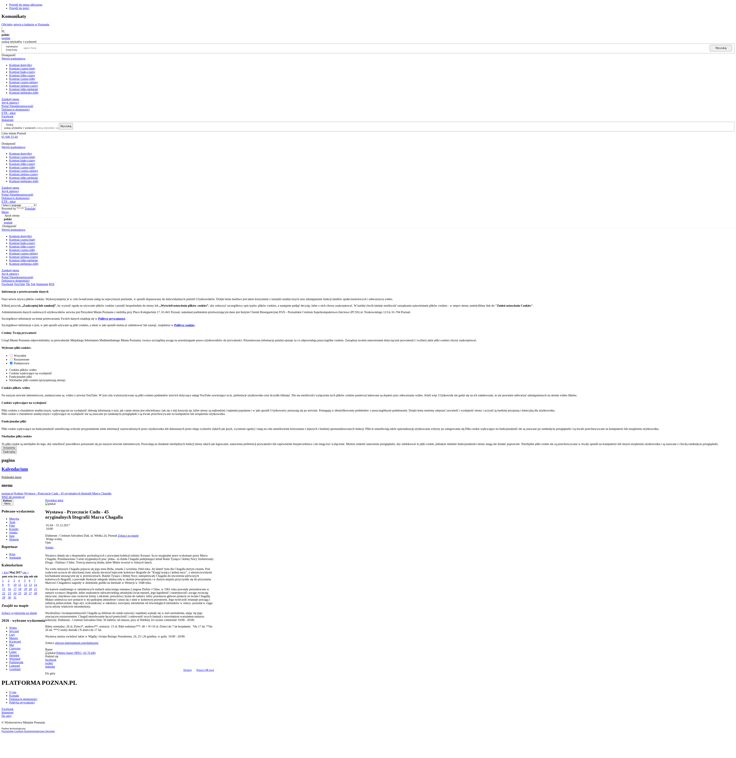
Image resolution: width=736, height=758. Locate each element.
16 (9, 589)
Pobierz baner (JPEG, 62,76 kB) (76, 653)
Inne (12, 536)
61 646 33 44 (10, 136)
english (6, 38)
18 (19, 589)
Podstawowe (21, 363)
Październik (16, 662)
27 (30, 593)
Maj (11, 645)
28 (35, 593)
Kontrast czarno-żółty (22, 78)
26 (25, 593)
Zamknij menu (10, 99)
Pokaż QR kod (205, 670)
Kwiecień (15, 641)
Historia (14, 539)
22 (3, 593)
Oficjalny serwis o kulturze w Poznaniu (25, 24)
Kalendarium (15, 468)
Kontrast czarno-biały (22, 68)
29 (3, 597)
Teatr (12, 522)
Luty (12, 634)
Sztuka (13, 532)
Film (12, 525)
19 (25, 589)
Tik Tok (30, 284)
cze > (25, 572)
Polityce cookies (184, 325)
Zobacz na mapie (128, 535)
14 (35, 584)
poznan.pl (7, 493)
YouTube (19, 284)
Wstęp (13, 627)
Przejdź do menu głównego (25, 4)
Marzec (13, 638)
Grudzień (15, 669)
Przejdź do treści (19, 8)
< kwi (5, 572)
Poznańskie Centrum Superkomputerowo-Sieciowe (28, 731)
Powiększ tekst (54, 500)
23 (9, 593)
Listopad (14, 665)
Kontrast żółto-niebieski (23, 89)
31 (14, 597)
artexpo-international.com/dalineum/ (77, 643)
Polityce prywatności (111, 318)
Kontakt (14, 695)
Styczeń (14, 631)
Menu (5, 212)
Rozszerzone (21, 359)
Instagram (7, 120)
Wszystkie (20, 355)
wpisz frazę (15, 48)
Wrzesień (14, 658)
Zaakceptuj (9, 451)
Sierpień (14, 655)
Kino (12, 554)
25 (19, 593)
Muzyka (14, 518)
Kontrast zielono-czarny (23, 85)
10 (14, 584)
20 (30, 589)
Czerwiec (15, 648)
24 (14, 593)
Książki (13, 529)
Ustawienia (9, 447)
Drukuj (187, 670)
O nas (12, 692)
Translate (30, 208)
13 (30, 584)
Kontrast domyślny (20, 65)
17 (14, 589)
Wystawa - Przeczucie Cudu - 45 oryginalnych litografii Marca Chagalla (67, 493)
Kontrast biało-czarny (22, 72)
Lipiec (13, 652)
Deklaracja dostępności (23, 699)
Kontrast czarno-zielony (23, 82)
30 (9, 597)
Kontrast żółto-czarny (22, 75)
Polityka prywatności (22, 702)
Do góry (50, 673)
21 (35, 589)
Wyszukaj (720, 48)
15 (3, 589)
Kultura (18, 493)
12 (25, 584)
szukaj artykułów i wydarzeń (19, 127)
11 (19, 584)
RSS (51, 284)
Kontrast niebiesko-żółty (24, 92)
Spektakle (15, 557)
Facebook (7, 116)
